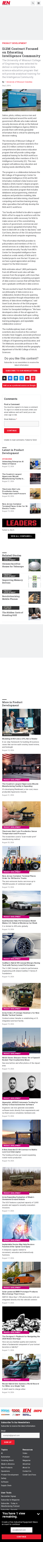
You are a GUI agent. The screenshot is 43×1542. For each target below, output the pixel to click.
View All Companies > (21, 536)
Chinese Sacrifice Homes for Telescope (13, 565)
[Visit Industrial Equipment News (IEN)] (27, 1411)
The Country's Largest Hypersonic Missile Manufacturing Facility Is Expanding (12, 476)
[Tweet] (21, 378)
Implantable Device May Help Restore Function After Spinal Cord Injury (18, 1245)
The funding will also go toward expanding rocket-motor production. (19, 1156)
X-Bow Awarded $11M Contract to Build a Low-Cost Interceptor (19, 1151)
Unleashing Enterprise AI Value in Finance (12, 462)
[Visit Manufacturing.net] (16, 1414)
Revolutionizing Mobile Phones (11, 597)
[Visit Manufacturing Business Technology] (27, 1414)
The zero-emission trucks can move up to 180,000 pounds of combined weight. (18, 882)
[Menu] (38, 3)
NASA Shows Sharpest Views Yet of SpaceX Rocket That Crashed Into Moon (21, 1059)
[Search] (33, 3)
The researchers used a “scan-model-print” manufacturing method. (19, 838)
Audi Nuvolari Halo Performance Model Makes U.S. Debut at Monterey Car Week (19, 922)
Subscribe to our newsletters (21, 371)
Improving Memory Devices (12, 581)
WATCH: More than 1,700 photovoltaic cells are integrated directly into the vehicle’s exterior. (20, 1298)
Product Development (14, 43)
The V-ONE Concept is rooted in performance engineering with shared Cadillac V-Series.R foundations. (20, 971)
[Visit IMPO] (37, 1411)
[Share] (10, 378)
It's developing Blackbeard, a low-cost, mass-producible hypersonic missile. (20, 790)
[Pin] (27, 378)
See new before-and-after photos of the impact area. (21, 1064)
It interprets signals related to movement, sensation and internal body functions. (17, 1252)
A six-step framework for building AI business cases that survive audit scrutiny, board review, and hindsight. (20, 744)
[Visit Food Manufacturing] (16, 1411)
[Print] (4, 378)
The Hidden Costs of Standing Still (12, 614)
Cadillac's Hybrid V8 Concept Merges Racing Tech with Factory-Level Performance (21, 964)
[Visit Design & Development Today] (5, 1411)
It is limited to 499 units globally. (15, 926)
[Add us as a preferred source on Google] (33, 378)
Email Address (10, 419)
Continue (21, 1537)
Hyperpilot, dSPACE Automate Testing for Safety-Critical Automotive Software (20, 1103)
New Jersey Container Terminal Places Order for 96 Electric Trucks (14, 506)
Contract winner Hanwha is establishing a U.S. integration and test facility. (20, 1019)
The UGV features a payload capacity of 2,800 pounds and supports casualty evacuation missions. (20, 1205)
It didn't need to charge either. (14, 1389)
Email (3, 1431)
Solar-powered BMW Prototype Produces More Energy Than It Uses (20, 1293)
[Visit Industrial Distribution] (5, 1414)
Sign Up (8, 1442)
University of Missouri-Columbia (19, 82)
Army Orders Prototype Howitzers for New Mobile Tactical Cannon (20, 1014)
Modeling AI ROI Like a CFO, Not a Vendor (19, 739)
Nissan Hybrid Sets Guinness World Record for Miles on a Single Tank (20, 1385)
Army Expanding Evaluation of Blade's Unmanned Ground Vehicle (18, 1198)
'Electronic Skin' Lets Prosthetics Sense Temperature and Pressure (14, 491)
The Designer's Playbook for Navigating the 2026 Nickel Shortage (21, 1337)
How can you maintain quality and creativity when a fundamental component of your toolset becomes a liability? (21, 1344)
